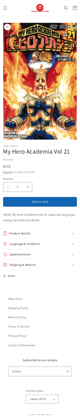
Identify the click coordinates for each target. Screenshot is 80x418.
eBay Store (15, 299)
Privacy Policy (17, 336)
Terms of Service (19, 326)
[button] (5, 8)
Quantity (8, 179)
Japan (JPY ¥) (38, 399)
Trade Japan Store (43, 414)
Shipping (7, 172)
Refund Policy (17, 317)
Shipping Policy (18, 308)
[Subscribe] (67, 371)
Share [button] (11, 276)
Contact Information (21, 345)
